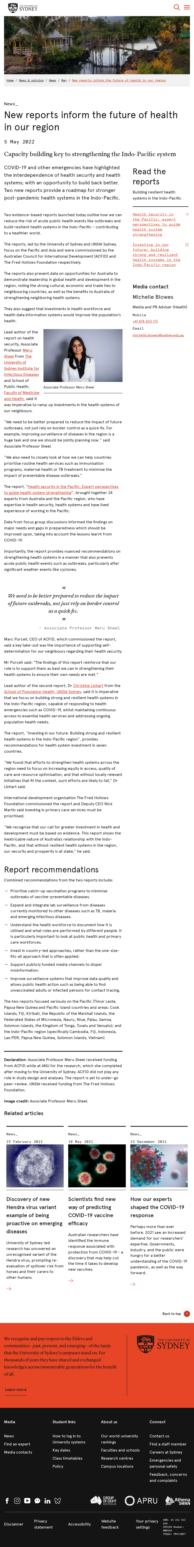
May (64, 80)
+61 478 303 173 (145, 321)
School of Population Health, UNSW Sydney (42, 691)
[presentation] (35, 1209)
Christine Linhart (88, 685)
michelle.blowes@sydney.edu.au (158, 335)
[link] (24, 1436)
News (52, 80)
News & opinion (31, 80)
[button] (177, 8)
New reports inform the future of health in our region (119, 80)
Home (10, 80)
